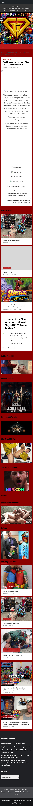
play (23, 186)
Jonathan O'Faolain (8, 309)
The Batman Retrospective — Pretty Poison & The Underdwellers (19, 200)
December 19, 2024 (12, 242)
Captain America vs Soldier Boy (12, 656)
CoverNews (27, 800)
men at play (18, 186)
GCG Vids (13, 11)
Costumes (10, 586)
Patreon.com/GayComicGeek (16, 129)
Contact (27, 11)
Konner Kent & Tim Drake (11, 591)
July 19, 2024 (11, 692)
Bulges (5, 586)
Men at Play (26, 98)
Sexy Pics (17, 651)
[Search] (30, 46)
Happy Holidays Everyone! (11, 240)
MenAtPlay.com (16, 120)
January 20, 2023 (12, 274)
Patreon (27, 8)
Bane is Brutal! (7, 272)
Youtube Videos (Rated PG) (9, 683)
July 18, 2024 (11, 726)
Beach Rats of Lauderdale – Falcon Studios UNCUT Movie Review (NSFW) (15, 763)
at (11, 186)
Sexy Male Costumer (8, 651)
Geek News (20, 11)
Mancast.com (15, 113)
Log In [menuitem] (2, 2)
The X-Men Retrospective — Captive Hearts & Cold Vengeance (16, 193)
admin (5, 67)
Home (5, 8)
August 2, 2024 (12, 658)
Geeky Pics (17, 586)
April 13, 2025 (11, 593)
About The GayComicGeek (16, 8)
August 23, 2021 (17, 309)
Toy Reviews (12, 681)
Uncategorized (7, 59)
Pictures (6, 11)
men (13, 186)
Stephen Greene (6, 747)
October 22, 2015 (13, 67)
